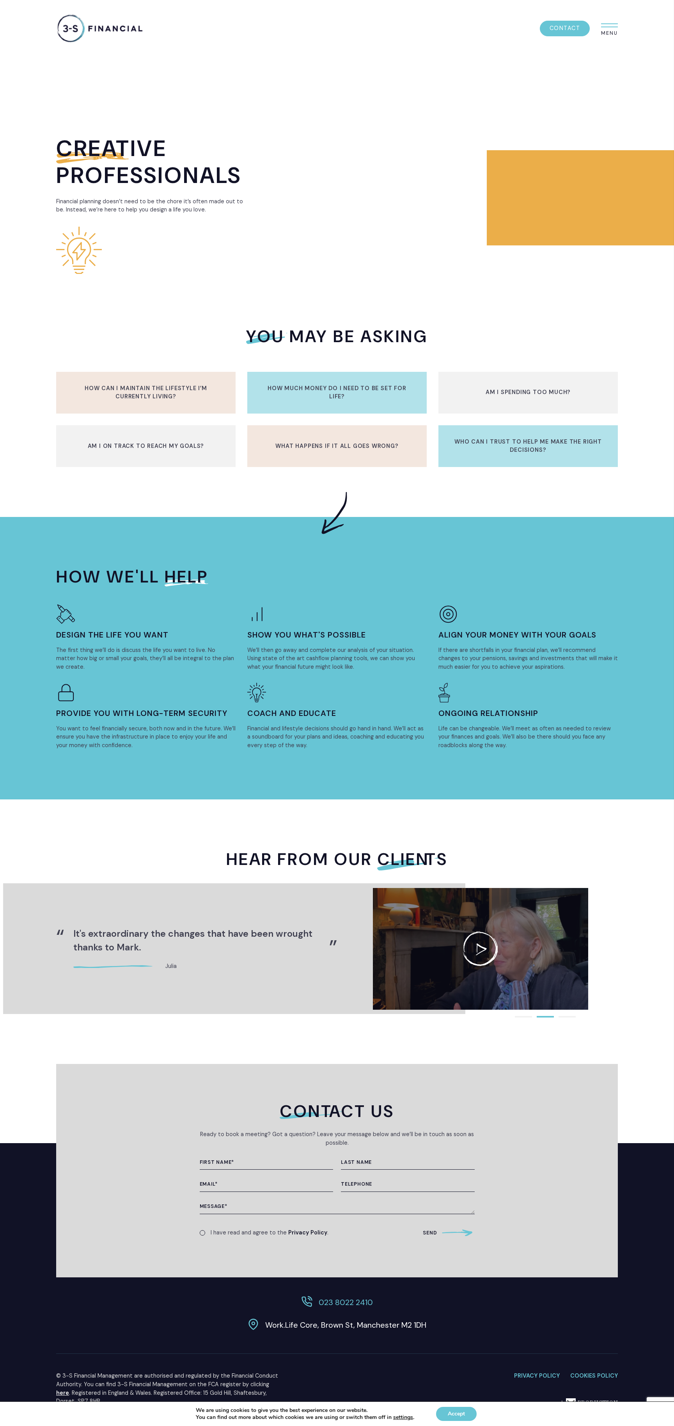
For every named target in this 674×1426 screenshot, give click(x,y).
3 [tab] (567, 1017)
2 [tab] (545, 1017)
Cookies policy (594, 1375)
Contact (565, 28)
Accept (456, 1413)
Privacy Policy (307, 1232)
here (62, 1392)
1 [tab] (523, 1017)
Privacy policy (537, 1375)
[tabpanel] (480, 949)
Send (430, 1233)
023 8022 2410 (346, 1302)
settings (403, 1417)
